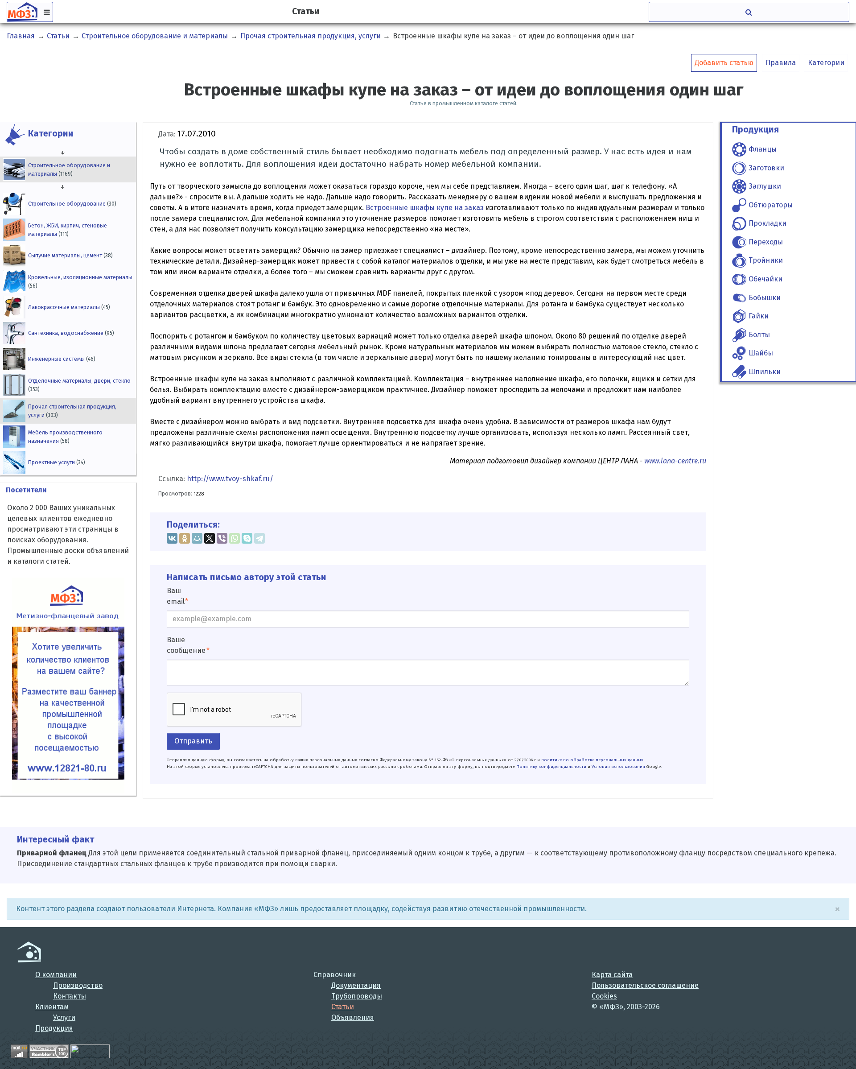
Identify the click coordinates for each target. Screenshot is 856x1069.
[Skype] (247, 538)
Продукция (54, 1028)
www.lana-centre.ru (675, 461)
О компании (56, 974)
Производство (78, 985)
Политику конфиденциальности (551, 766)
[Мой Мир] (197, 538)
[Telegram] (259, 538)
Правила (780, 62)
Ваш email (176, 596)
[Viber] (222, 538)
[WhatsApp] (234, 538)
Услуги (64, 1017)
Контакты (69, 996)
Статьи (342, 1007)
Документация (356, 985)
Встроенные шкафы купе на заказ (425, 207)
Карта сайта (612, 974)
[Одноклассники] (184, 538)
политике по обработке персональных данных (592, 760)
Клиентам (52, 1007)
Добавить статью (724, 62)
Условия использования (618, 766)
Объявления (352, 1017)
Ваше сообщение (186, 645)
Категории (826, 62)
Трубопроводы (356, 996)
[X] (209, 538)
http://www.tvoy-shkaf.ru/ (230, 479)
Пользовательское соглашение (645, 985)
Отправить (193, 741)
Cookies (604, 996)
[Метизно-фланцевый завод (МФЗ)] (29, 951)
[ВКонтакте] (172, 538)
